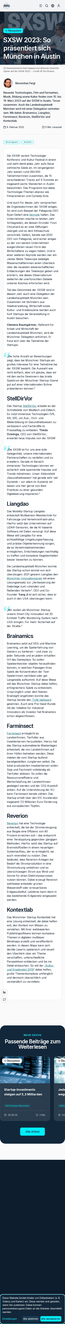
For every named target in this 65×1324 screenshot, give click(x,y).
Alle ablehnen (30, 1318)
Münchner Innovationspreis (24, 578)
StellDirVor (29, 406)
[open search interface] (47, 6)
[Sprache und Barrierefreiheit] (53, 6)
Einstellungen (9, 1318)
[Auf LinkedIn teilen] (4, 992)
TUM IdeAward (41, 700)
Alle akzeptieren (50, 1318)
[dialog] (32, 1309)
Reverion (12, 823)
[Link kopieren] (4, 1000)
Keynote (34, 214)
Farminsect (14, 733)
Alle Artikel (33, 1131)
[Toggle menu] (41, 6)
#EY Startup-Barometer (17, 1105)
